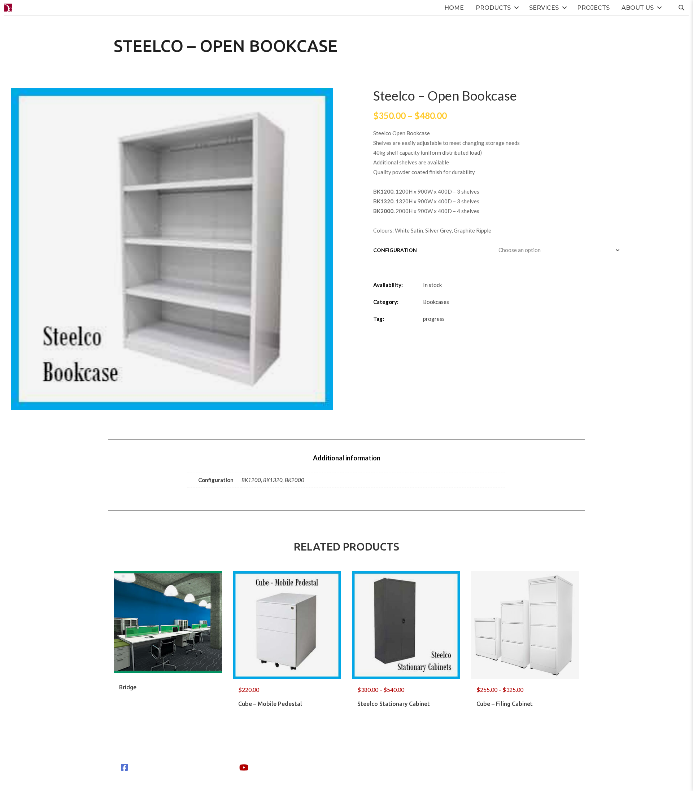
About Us (638, 7)
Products (493, 7)
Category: (385, 302)
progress (434, 318)
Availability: (388, 285)
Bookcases (436, 302)
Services (544, 7)
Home (454, 7)
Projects (593, 7)
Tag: (378, 318)
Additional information (346, 458)
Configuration (395, 250)
